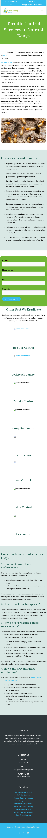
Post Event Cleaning (23, 815)
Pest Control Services (23, 809)
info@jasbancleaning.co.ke (32, 5)
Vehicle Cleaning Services (23, 812)
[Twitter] (28, 833)
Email (5, 279)
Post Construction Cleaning (23, 806)
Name (5, 261)
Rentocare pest (6, 62)
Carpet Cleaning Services (23, 798)
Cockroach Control (23, 374)
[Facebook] (23, 833)
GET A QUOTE (11, 299)
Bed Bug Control (23, 347)
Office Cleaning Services (23, 792)
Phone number (8, 270)
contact (6, 55)
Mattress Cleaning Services (23, 804)
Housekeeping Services (23, 801)
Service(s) (6, 289)
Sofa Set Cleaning (23, 795)
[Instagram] (19, 833)
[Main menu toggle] (42, 10)
